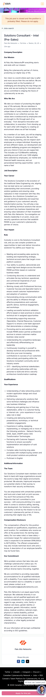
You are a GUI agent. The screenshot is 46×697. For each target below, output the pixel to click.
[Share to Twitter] (27, 661)
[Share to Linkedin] (23, 661)
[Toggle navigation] (42, 4)
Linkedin (16, 672)
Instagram (26, 672)
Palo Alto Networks (10, 43)
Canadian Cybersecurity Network (16, 675)
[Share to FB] (18, 661)
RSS (41, 675)
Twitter (7, 672)
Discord (36, 672)
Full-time (23, 43)
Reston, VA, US (34, 43)
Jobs (35, 675)
